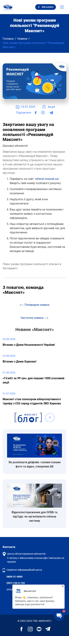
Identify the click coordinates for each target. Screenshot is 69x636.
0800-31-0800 (14, 576)
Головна (8, 38)
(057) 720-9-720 (16, 583)
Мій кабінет (48, 7)
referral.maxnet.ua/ (47, 179)
